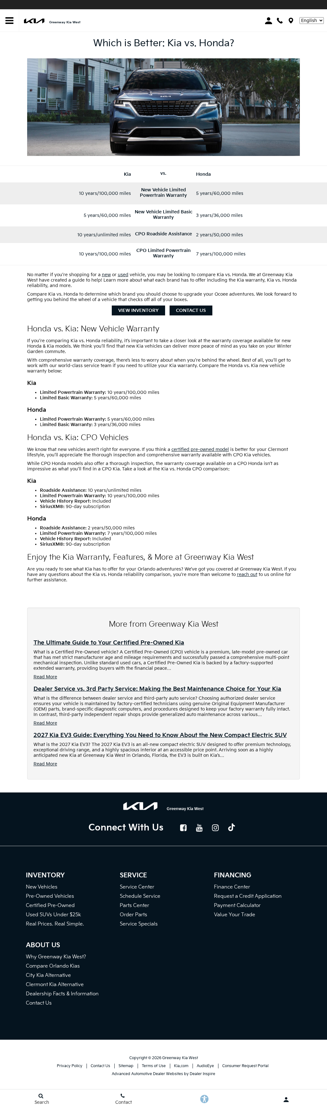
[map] (291, 21)
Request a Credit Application (248, 896)
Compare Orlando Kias (53, 966)
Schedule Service (140, 896)
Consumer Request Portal (245, 1066)
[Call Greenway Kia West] (280, 21)
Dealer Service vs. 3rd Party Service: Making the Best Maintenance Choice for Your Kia (157, 689)
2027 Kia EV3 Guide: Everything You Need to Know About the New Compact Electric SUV (160, 735)
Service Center (137, 887)
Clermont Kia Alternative (55, 985)
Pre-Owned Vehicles (50, 896)
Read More (45, 677)
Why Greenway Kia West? (56, 957)
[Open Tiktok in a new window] (231, 828)
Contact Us (191, 310)
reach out (247, 574)
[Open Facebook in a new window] (183, 827)
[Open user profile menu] (286, 1099)
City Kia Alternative (48, 975)
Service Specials (139, 924)
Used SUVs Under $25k (53, 915)
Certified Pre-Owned (50, 906)
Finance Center (232, 887)
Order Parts (133, 915)
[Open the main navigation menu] (9, 21)
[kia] (34, 20)
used (123, 274)
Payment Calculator (237, 906)
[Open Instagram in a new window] (215, 827)
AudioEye (205, 1066)
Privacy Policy (69, 1066)
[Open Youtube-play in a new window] (199, 827)
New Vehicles (41, 887)
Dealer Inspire (202, 1074)
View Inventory (138, 310)
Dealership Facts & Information (62, 994)
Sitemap (125, 1066)
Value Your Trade (234, 915)
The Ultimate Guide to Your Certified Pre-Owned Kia (109, 642)
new (106, 274)
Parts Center (134, 906)
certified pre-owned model (200, 449)
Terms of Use (154, 1066)
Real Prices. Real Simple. (55, 924)
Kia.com (181, 1066)
